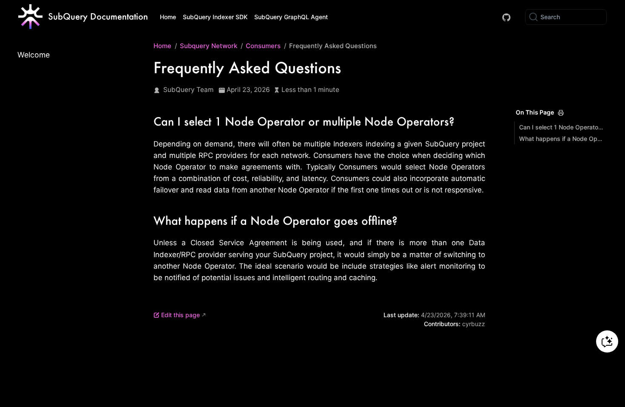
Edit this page (180, 314)
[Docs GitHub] (506, 17)
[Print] (561, 113)
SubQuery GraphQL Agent (291, 16)
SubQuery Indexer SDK (215, 16)
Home (168, 16)
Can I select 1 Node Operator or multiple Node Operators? (561, 127)
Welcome (33, 54)
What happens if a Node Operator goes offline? (561, 138)
